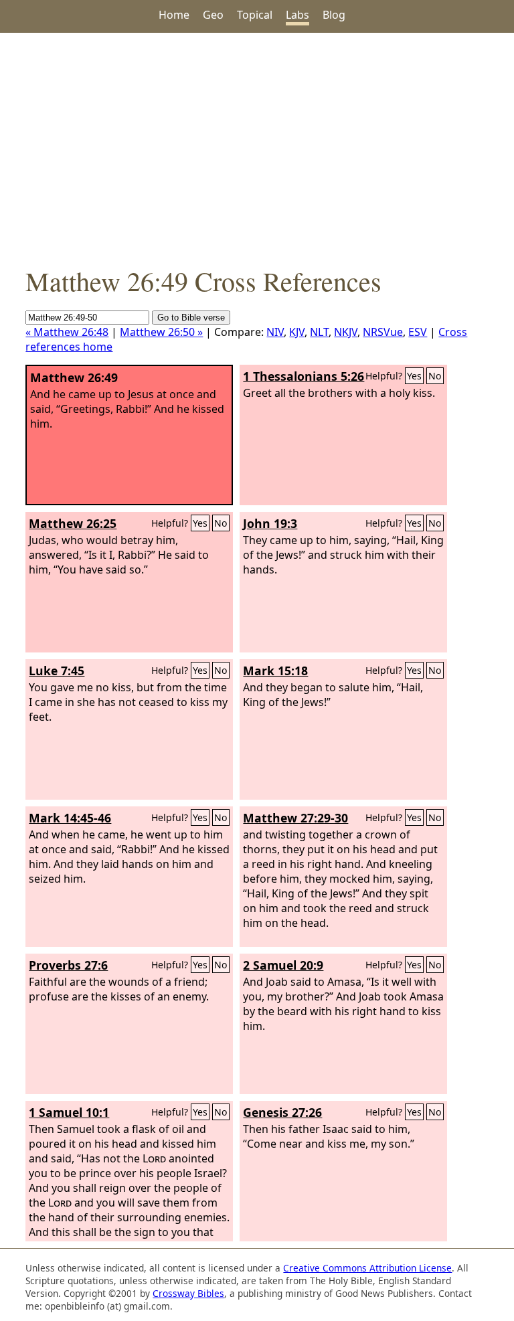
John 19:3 (270, 523)
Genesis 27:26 (282, 1112)
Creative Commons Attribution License (367, 1267)
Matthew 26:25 (72, 523)
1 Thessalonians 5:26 (303, 376)
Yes (414, 375)
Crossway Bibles (188, 1293)
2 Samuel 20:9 (283, 965)
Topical (254, 14)
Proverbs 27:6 (68, 965)
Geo (213, 14)
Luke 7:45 (56, 671)
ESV (417, 332)
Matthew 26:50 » (161, 332)
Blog (334, 14)
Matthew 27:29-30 (295, 818)
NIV (275, 332)
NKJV (345, 332)
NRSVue (383, 332)
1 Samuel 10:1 (69, 1112)
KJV (297, 332)
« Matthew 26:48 (66, 332)
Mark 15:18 (275, 671)
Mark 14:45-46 (70, 818)
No (435, 375)
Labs (297, 14)
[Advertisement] (257, 148)
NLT (319, 332)
